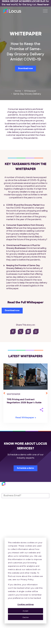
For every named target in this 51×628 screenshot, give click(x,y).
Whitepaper (30, 91)
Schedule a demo (25, 468)
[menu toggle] (45, 10)
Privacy (20, 626)
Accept (25, 611)
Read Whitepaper (24, 418)
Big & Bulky (33, 534)
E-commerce (34, 537)
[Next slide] (46, 393)
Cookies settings (25, 604)
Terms (32, 626)
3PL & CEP (33, 530)
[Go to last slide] (4, 393)
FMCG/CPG (33, 527)
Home (18, 91)
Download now (25, 69)
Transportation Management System (10, 527)
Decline (25, 617)
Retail (30, 524)
